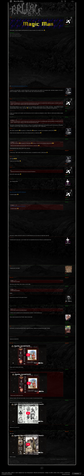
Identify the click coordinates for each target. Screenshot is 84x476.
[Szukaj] (62, 1)
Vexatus (13, 205)
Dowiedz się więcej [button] (66, 474)
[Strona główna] (11, 1)
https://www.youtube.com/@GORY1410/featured (18, 192)
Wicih (12, 280)
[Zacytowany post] (16, 120)
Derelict (13, 120)
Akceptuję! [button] (77, 473)
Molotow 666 (13, 372)
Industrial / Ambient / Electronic (58, 459)
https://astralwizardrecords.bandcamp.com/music (19, 86)
